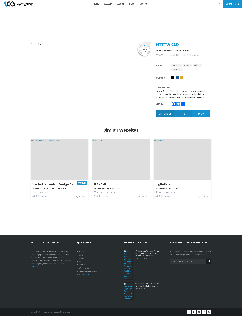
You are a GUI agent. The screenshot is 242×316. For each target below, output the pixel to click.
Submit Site (232, 3)
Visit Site (164, 114)
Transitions (177, 69)
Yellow (181, 77)
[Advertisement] (121, 31)
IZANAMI (100, 184)
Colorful (187, 65)
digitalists (162, 184)
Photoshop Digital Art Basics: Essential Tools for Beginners (147, 284)
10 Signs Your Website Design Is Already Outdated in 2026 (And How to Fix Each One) (148, 253)
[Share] (183, 104)
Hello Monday (164, 50)
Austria (175, 188)
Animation (177, 65)
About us (34, 266)
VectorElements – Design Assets (55, 184)
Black (172, 77)
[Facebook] (174, 104)
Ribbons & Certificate (88, 271)
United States (182, 50)
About (120, 4)
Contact (144, 4)
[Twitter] (178, 104)
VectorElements (42, 188)
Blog (131, 4)
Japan (117, 188)
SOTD (160, 55)
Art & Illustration (191, 55)
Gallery (108, 4)
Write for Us (84, 268)
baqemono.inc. (103, 188)
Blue (177, 77)
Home (96, 4)
